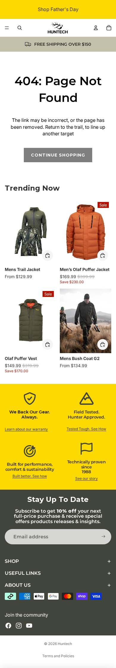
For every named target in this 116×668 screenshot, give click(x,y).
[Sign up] (103, 537)
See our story (86, 478)
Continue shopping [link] (58, 155)
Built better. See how (29, 476)
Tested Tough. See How (86, 429)
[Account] (95, 27)
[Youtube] (29, 625)
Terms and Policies (58, 656)
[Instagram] (18, 625)
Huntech (65, 643)
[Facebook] (8, 625)
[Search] (19, 27)
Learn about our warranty (26, 429)
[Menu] (7, 28)
